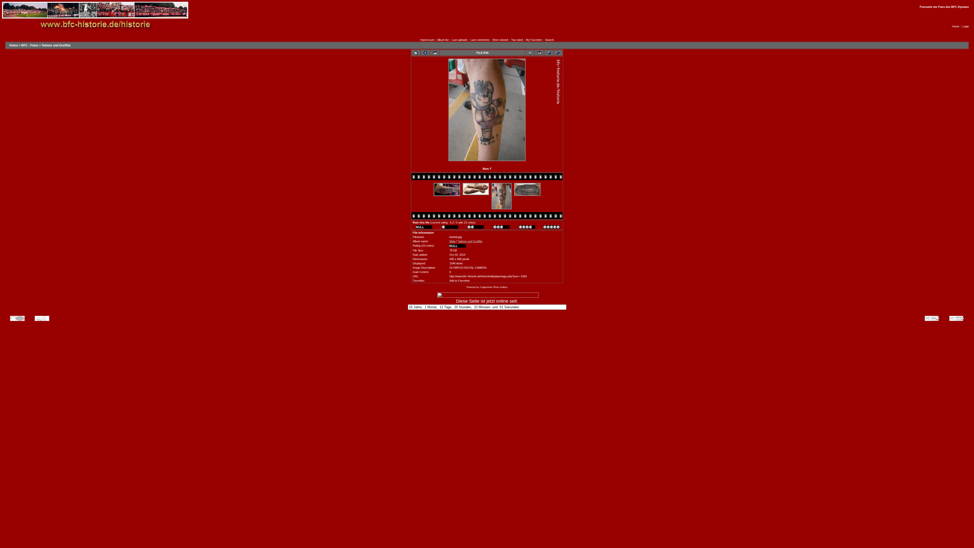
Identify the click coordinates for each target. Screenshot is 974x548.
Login (965, 26)
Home (955, 26)
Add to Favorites (459, 280)
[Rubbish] (424, 227)
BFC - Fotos (29, 45)
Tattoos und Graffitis (56, 45)
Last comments (480, 39)
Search (549, 39)
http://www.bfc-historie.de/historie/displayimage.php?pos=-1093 (488, 276)
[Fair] (475, 227)
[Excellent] (527, 227)
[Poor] (450, 227)
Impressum (427, 39)
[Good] (501, 227)
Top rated (517, 39)
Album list (443, 39)
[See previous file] (548, 53)
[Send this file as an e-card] (539, 53)
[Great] (551, 227)
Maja (452, 241)
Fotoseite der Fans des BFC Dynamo (944, 6)
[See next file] (558, 53)
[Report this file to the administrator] (529, 53)
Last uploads (459, 39)
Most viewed (500, 39)
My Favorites (534, 39)
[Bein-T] (487, 160)
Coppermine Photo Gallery (494, 287)
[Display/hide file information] (425, 53)
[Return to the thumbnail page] (416, 53)
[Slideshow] (434, 53)
